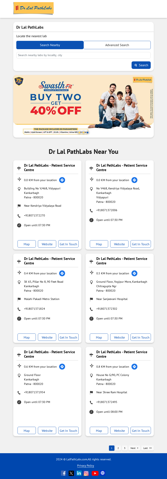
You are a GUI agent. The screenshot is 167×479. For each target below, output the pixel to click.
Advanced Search (117, 45)
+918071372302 (106, 309)
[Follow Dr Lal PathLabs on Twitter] (71, 473)
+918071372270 (34, 215)
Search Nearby (50, 45)
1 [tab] (79, 132)
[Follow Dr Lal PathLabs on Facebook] (63, 473)
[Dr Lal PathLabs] (33, 9)
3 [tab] (88, 132)
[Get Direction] (62, 180)
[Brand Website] (103, 473)
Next (133, 448)
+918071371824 (34, 309)
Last (145, 448)
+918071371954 (34, 392)
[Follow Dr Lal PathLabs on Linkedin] (79, 473)
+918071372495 (106, 402)
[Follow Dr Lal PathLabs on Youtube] (95, 473)
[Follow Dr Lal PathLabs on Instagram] (87, 473)
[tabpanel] (83, 106)
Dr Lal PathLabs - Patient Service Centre (49, 167)
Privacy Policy (85, 465)
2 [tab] (83, 132)
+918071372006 (106, 210)
